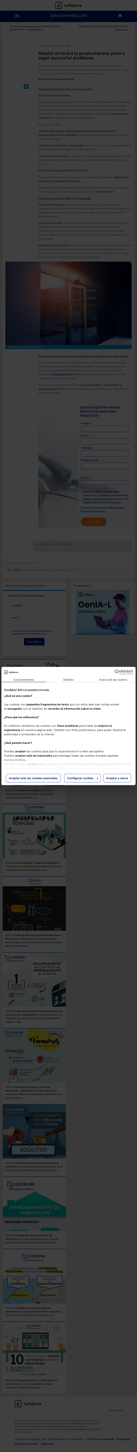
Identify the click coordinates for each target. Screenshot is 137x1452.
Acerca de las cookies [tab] (113, 679)
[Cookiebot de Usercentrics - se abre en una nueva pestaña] (117, 672)
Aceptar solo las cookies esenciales (33, 778)
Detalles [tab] (68, 679)
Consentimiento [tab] (24, 679)
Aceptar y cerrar (117, 778)
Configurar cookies (80, 778)
